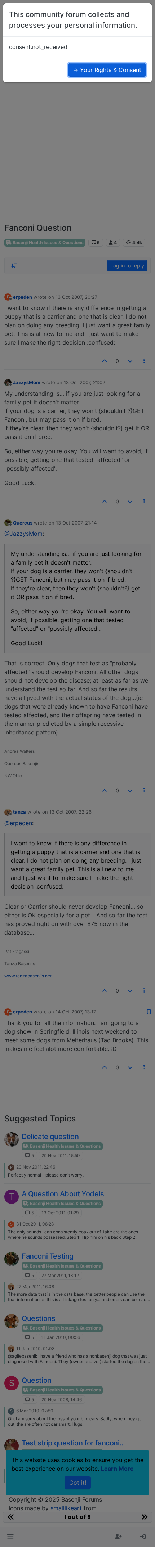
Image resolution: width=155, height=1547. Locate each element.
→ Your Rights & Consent (107, 69)
